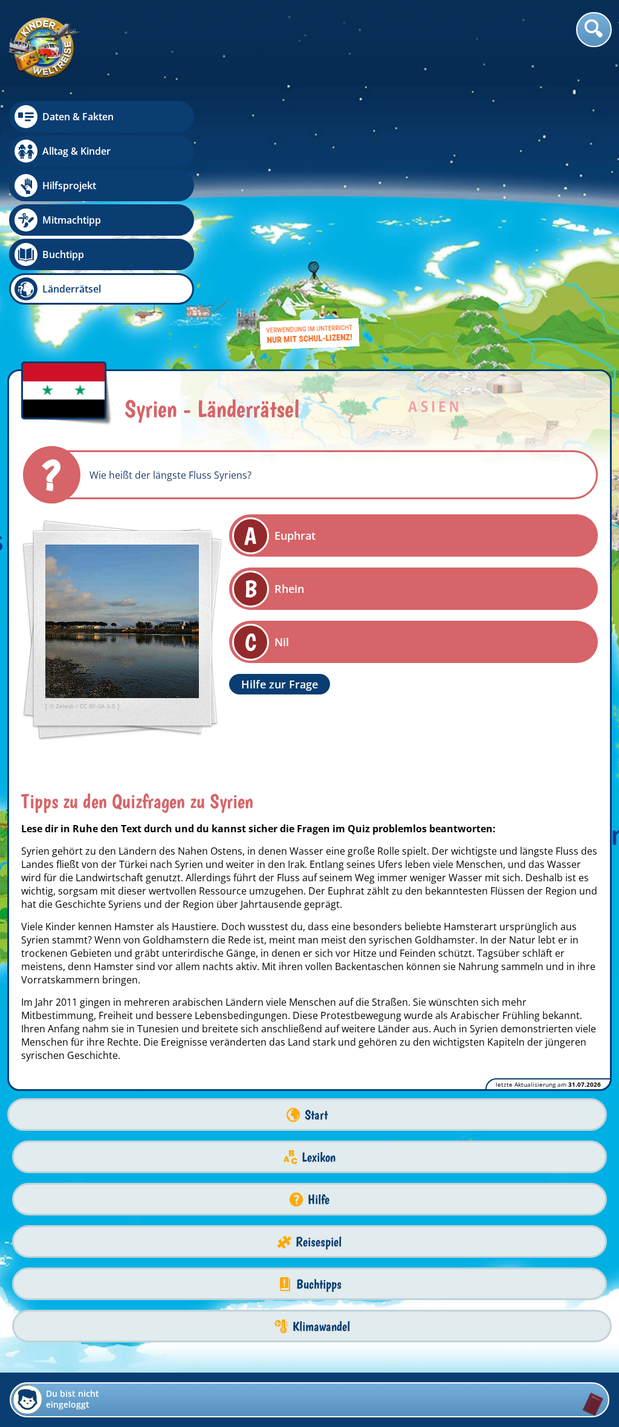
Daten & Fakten (78, 116)
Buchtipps (319, 1284)
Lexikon (318, 1157)
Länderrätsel (71, 289)
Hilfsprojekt (69, 185)
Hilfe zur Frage (279, 684)
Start (316, 1115)
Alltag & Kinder (76, 151)
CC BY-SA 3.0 (98, 706)
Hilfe (318, 1199)
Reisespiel (319, 1242)
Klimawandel (321, 1326)
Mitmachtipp (71, 220)
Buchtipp (63, 254)
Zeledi (66, 706)
